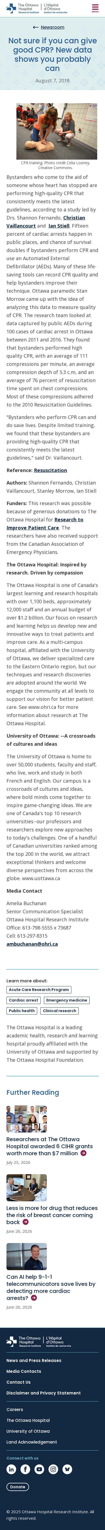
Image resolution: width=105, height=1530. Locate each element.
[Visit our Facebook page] (25, 1469)
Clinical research (59, 1010)
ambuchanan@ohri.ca (32, 944)
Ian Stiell (58, 225)
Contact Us (18, 1382)
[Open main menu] (95, 8)
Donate (17, 1487)
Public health (22, 1010)
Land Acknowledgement (31, 1442)
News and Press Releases (33, 1360)
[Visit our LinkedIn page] (11, 1469)
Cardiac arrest (23, 1000)
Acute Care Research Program (39, 989)
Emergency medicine (66, 1000)
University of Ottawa (28, 1431)
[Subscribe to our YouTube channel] (39, 1469)
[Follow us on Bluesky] (67, 1469)
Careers (14, 1409)
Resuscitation (50, 470)
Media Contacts (23, 1371)
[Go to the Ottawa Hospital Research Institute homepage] (36, 8)
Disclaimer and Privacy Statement (43, 1393)
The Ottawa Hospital (28, 1420)
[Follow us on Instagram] (53, 1469)
